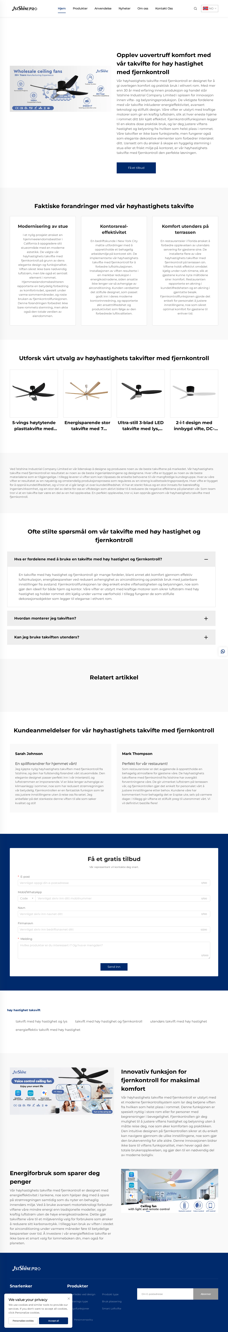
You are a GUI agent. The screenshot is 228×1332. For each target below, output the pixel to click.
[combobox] (27, 898)
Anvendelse (103, 8)
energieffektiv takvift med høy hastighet (48, 1030)
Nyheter (124, 8)
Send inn (114, 966)
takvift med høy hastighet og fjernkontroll (108, 1021)
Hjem (62, 8)
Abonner (206, 1294)
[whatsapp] (223, 651)
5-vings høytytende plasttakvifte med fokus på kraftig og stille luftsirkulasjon (34, 426)
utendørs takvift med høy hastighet (178, 1021)
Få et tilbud (136, 167)
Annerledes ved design (81, 1294)
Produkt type (110, 1294)
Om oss (143, 8)
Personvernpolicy (83, 1319)
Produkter (80, 8)
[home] (24, 8)
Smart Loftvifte (111, 1308)
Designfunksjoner (78, 1308)
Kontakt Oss (164, 8)
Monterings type (77, 1301)
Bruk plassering (112, 1301)
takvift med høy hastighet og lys (41, 1021)
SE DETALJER (33, 393)
